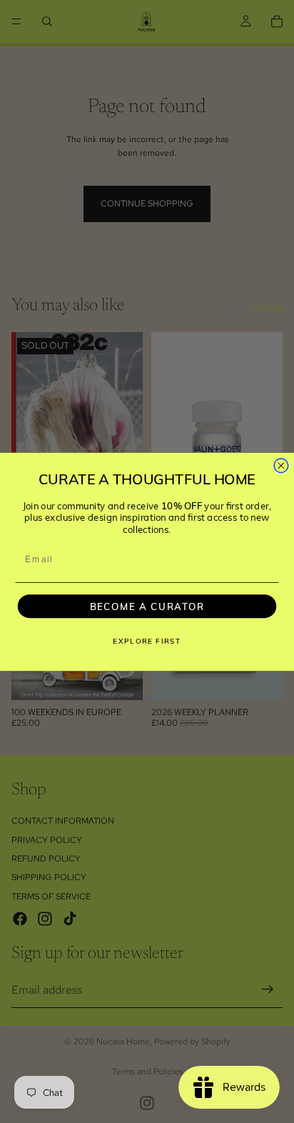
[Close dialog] (281, 465)
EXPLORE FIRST (147, 641)
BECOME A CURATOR (147, 606)
